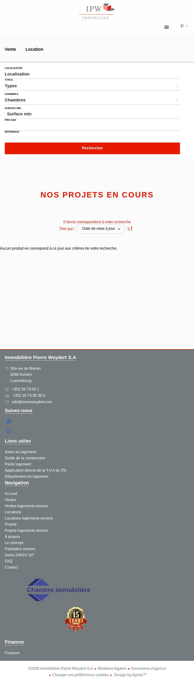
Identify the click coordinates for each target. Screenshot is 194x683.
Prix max (10, 120)
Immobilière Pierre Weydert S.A (40, 357)
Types (9, 80)
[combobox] (92, 74)
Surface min (13, 108)
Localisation (13, 68)
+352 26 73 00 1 (25, 389)
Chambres (11, 94)
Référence (12, 132)
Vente (10, 50)
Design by (130, 675)
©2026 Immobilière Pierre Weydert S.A (60, 668)
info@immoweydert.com (32, 402)
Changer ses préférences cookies (80, 675)
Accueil (97, 11)
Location (34, 50)
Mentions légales (112, 668)
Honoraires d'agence (148, 668)
